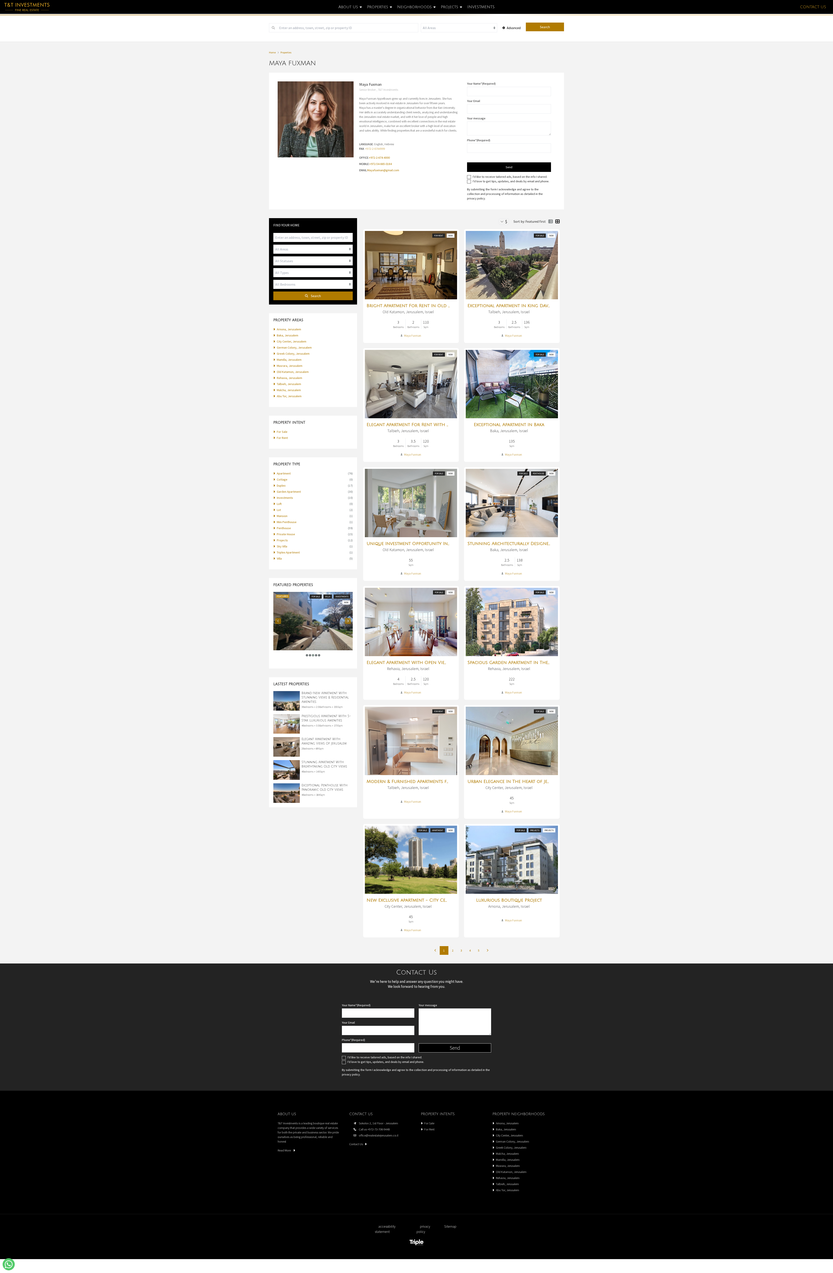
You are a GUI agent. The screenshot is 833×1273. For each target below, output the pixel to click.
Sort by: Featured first (529, 221)
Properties (285, 52)
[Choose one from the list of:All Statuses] (313, 261)
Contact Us (813, 7)
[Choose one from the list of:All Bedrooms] (313, 284)
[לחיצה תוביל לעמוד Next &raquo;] (487, 950)
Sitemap (450, 1226)
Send (509, 167)
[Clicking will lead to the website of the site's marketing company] (416, 1242)
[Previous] (278, 621)
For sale (540, 235)
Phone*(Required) (478, 140)
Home (272, 52)
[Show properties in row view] (550, 221)
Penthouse (538, 473)
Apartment (437, 830)
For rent (438, 235)
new (450, 235)
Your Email (473, 101)
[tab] (307, 655)
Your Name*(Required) (481, 84)
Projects (534, 830)
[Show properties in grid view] (557, 221)
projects (549, 830)
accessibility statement (385, 1229)
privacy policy (476, 198)
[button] (9, 1264)
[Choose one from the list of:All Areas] (459, 27)
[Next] (348, 621)
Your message (476, 118)
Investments (481, 7)
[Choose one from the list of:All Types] (313, 272)
